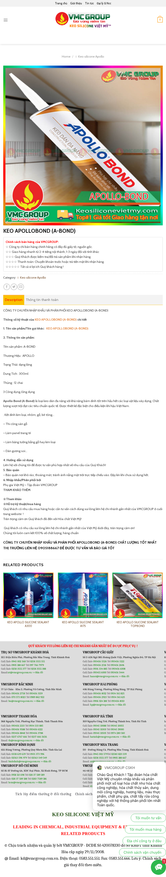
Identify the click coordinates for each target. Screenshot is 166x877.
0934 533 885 (36, 725)
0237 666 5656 (39, 736)
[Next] (162, 603)
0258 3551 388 (38, 668)
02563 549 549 (39, 757)
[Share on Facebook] (6, 287)
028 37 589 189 (37, 774)
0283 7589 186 (39, 778)
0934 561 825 (117, 693)
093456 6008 (118, 668)
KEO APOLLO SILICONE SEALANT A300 (28, 624)
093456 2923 (100, 697)
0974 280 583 (118, 733)
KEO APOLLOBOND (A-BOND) (56, 319)
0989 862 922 (37, 697)
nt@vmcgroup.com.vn (20, 672)
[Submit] (157, 38)
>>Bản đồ (37, 672)
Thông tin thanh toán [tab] (42, 300)
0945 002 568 (18, 661)
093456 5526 (100, 661)
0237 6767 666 (19, 736)
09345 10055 (117, 725)
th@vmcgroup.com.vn (20, 740)
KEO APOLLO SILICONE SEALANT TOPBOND (138, 624)
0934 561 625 (118, 697)
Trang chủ (61, 3)
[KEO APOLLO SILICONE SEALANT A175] (83, 598)
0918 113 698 (18, 774)
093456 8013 (117, 701)
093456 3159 (36, 693)
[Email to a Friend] (21, 287)
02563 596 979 (19, 757)
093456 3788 (36, 733)
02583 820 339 (119, 754)
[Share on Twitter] (14, 287)
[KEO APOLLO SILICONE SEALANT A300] (28, 598)
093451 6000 (99, 672)
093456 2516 (99, 665)
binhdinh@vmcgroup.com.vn (24, 761)
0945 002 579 (100, 754)
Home (66, 56)
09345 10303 (99, 729)
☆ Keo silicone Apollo (89, 56)
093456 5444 (117, 672)
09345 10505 (99, 733)
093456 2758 (18, 693)
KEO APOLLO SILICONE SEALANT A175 (83, 624)
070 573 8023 (18, 697)
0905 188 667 (18, 665)
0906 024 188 (100, 701)
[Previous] (3, 603)
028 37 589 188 (19, 778)
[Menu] (5, 20)
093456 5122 (117, 661)
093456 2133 (18, 725)
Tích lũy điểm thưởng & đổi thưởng (43, 794)
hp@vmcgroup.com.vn (102, 704)
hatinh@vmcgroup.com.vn (104, 736)
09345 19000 (117, 729)
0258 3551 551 (37, 661)
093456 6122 (36, 729)
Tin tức (89, 3)
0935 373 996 (37, 754)
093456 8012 (99, 693)
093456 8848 (18, 733)
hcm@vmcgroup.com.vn (21, 782)
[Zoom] (8, 220)
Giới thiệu (76, 3)
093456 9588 (18, 729)
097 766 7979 (37, 665)
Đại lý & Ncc (104, 3)
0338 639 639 (18, 754)
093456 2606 (117, 665)
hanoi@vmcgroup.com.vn (104, 676)
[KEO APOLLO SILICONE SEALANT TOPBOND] (137, 598)
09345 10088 (99, 725)
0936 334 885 (100, 668)
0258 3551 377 (19, 668)
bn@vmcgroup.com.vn (20, 701)
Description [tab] (14, 300)
